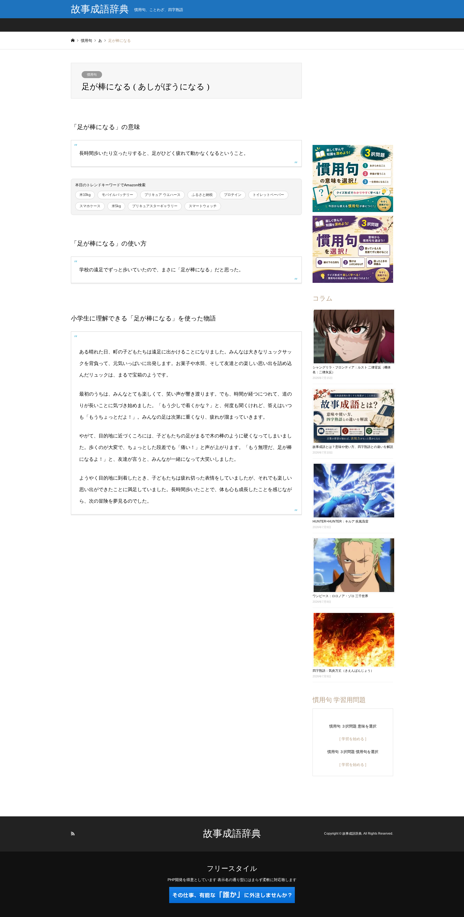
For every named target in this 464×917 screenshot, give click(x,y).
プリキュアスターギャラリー (154, 206)
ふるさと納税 (202, 195)
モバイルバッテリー (117, 195)
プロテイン (232, 195)
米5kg (116, 206)
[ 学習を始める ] (352, 739)
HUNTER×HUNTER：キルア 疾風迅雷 (340, 521)
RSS (73, 833)
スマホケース (89, 206)
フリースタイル (232, 868)
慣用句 (92, 74)
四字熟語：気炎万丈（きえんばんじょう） (343, 671)
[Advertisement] (353, 96)
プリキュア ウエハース (162, 195)
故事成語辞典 (232, 833)
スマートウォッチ (203, 206)
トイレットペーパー (268, 195)
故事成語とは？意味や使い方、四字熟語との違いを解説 (353, 447)
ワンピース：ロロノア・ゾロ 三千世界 (340, 596)
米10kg (84, 195)
